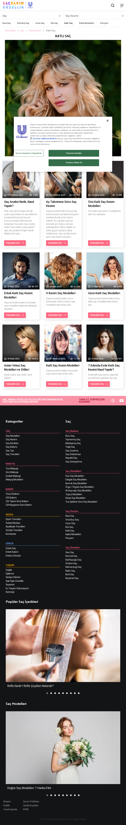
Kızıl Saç (69, 574)
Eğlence (10, 573)
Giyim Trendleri (13, 519)
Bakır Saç (70, 570)
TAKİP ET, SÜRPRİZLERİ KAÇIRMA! (92, 400)
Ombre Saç (71, 563)
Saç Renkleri (12, 443)
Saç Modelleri (13, 436)
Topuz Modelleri (73, 494)
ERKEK (10, 543)
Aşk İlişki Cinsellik (14, 581)
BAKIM (9, 489)
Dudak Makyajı (13, 476)
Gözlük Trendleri (14, 530)
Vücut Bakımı (12, 494)
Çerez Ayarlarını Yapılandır (29, 153)
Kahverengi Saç (73, 567)
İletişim (7, 801)
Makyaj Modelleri (14, 479)
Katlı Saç (68, 23)
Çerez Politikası (31, 801)
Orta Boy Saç (23, 23)
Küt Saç (54, 23)
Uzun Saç (40, 23)
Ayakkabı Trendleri (15, 526)
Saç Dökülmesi (73, 454)
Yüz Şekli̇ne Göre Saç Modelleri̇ (81, 501)
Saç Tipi (10, 450)
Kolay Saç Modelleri (75, 498)
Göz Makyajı (12, 472)
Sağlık (9, 570)
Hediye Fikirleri (13, 577)
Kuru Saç (70, 436)
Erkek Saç (11, 548)
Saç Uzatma (71, 450)
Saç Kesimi (35, 30)
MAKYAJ (10, 463)
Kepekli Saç (71, 458)
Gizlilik (6, 805)
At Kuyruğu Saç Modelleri (78, 490)
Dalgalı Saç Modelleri (76, 479)
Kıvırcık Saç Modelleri (76, 483)
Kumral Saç (71, 556)
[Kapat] (107, 120)
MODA (9, 514)
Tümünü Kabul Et (74, 163)
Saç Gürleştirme (73, 461)
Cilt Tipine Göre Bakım (17, 501)
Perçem (104, 23)
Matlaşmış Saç (73, 443)
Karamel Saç (72, 578)
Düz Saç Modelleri (74, 476)
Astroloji (10, 592)
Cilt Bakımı (11, 497)
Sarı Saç (69, 552)
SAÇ (8, 430)
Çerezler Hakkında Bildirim (45, 139)
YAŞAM (10, 565)
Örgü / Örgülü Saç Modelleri (79, 487)
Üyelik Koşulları (30, 805)
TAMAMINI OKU (13, 243)
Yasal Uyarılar (10, 809)
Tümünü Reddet (74, 153)
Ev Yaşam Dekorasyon (17, 588)
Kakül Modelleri (86, 23)
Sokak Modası (13, 523)
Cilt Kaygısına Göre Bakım (19, 505)
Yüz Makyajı (12, 468)
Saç (22, 30)
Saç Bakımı (11, 447)
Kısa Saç (6, 23)
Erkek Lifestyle (13, 555)
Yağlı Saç (70, 447)
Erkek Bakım (12, 552)
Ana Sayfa (10, 30)
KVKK (26, 809)
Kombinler (11, 534)
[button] (47, 693)
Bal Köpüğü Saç (73, 559)
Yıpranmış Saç (72, 439)
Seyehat (10, 584)
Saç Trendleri (12, 454)
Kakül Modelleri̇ (73, 534)
